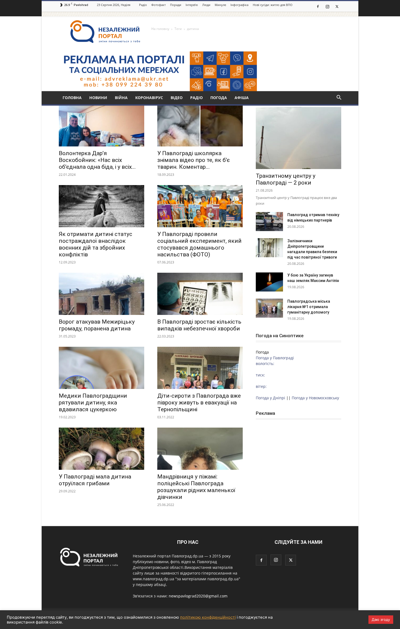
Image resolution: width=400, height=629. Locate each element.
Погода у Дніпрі (270, 397)
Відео (177, 97)
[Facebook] (318, 6)
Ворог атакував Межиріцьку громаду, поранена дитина (97, 325)
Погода (218, 97)
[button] (338, 98)
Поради (175, 5)
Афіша (242, 97)
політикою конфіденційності (208, 617)
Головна (72, 97)
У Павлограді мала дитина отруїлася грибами (95, 480)
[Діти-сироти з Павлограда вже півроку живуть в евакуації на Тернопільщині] (200, 368)
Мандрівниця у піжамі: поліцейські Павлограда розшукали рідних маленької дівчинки (196, 486)
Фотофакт (158, 5)
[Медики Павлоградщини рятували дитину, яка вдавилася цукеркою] (101, 368)
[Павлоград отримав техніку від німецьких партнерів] (269, 221)
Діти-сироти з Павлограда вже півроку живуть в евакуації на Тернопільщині (199, 402)
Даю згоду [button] (381, 619)
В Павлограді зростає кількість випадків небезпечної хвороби (199, 325)
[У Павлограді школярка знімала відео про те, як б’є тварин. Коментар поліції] (200, 125)
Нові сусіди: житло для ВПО (273, 5)
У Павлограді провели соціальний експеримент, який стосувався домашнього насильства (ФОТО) (199, 244)
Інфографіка (239, 5)
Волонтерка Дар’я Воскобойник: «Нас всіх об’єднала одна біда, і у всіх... (97, 160)
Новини (98, 97)
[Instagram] (327, 6)
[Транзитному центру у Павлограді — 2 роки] (298, 138)
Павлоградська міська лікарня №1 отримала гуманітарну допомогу (308, 306)
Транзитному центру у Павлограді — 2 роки (285, 179)
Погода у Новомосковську (315, 397)
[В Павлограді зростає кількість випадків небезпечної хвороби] (200, 294)
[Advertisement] (298, 461)
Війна (121, 97)
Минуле (220, 5)
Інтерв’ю (192, 5)
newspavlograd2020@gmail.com (198, 596)
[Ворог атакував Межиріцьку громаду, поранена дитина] (101, 294)
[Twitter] (337, 6)
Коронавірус (149, 97)
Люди (206, 5)
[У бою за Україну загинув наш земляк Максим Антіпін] (269, 282)
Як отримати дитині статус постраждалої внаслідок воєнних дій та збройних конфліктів (95, 244)
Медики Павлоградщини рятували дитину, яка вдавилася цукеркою (93, 402)
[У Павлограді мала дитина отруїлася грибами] (101, 449)
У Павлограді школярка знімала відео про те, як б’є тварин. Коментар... (193, 160)
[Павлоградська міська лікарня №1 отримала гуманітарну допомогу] (269, 308)
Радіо (143, 5)
